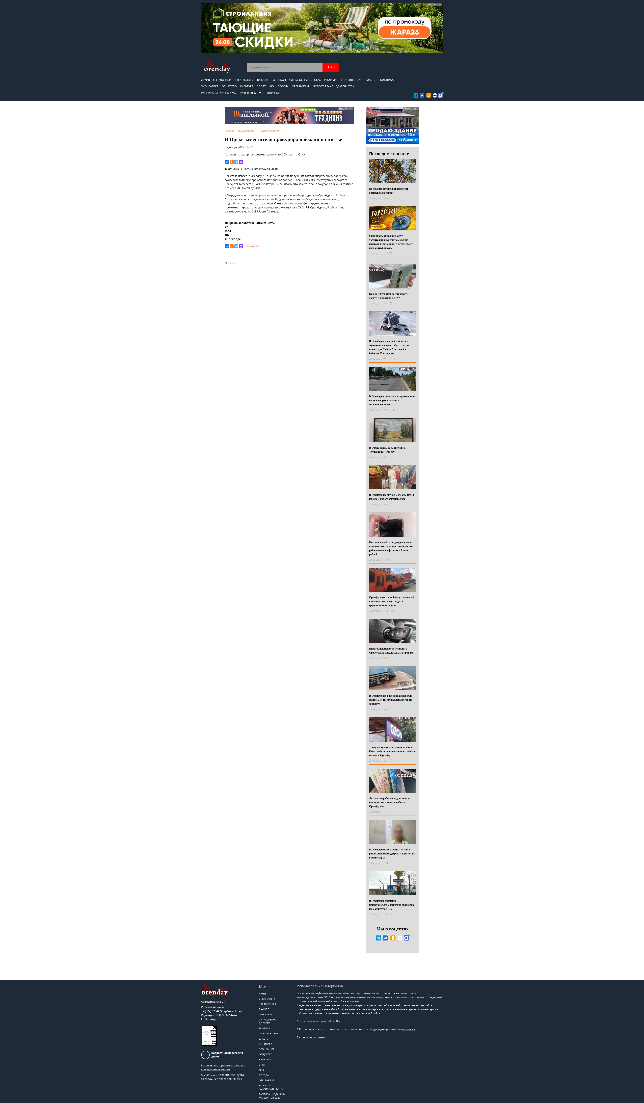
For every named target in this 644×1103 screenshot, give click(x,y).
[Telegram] (236, 162)
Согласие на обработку (216, 1065)
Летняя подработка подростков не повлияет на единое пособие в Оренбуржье (390, 802)
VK (226, 227)
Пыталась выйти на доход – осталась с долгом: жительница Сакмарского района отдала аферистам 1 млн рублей (391, 548)
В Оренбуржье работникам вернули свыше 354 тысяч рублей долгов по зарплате (390, 700)
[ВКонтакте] (227, 162)
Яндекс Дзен (234, 239)
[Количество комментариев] (394, 198)
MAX (228, 231)
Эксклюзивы (244, 80)
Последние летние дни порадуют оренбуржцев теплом (388, 191)
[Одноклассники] (232, 162)
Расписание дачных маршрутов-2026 (228, 93)
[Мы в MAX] (440, 95)
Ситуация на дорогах (305, 80)
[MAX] (241, 162)
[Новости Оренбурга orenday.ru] (217, 67)
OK (227, 235)
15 (394, 410)
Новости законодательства (333, 86)
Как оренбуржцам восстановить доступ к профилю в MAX (388, 296)
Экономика (209, 86)
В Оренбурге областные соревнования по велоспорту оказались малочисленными (392, 400)
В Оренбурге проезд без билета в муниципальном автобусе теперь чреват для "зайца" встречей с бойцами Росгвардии (389, 347)
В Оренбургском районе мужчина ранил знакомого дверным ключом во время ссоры (392, 853)
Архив (205, 80)
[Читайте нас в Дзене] (435, 95)
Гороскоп (279, 80)
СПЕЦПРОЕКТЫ (272, 93)
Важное (262, 80)
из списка (408, 1029)
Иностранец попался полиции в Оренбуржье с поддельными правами (391, 650)
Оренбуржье (301, 86)
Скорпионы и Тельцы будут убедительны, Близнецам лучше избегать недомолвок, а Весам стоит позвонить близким (391, 242)
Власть (370, 80)
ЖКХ (271, 86)
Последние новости (389, 153)
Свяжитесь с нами (213, 1002)
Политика (386, 80)
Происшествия (351, 80)
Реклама (330, 80)
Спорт (261, 86)
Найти (331, 67)
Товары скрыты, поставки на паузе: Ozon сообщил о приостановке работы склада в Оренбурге (392, 751)
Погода (283, 86)
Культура (246, 86)
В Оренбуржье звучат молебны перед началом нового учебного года (391, 497)
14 (394, 610)
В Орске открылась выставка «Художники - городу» (387, 449)
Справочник (222, 80)
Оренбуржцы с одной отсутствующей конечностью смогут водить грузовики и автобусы (391, 601)
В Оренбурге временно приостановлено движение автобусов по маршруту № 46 (391, 905)
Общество (229, 86)
